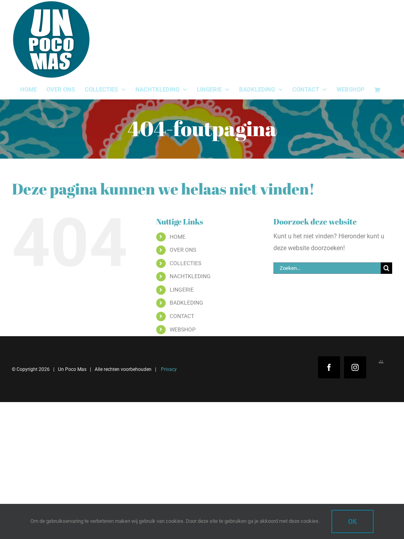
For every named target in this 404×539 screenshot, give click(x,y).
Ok (352, 521)
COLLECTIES (185, 263)
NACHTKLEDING (190, 276)
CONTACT (182, 316)
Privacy (168, 369)
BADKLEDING (186, 302)
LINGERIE (182, 289)
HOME (177, 237)
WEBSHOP (183, 329)
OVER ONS (183, 250)
